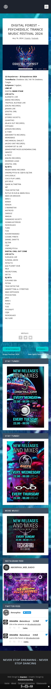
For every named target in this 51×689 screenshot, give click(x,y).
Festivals (34, 38)
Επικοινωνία (41, 683)
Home (6, 683)
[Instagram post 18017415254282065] (25, 594)
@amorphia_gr (25, 621)
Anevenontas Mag (25, 679)
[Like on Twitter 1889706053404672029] (19, 627)
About (13, 683)
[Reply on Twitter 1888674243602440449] (11, 641)
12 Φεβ (36, 621)
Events (27, 38)
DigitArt (23, 677)
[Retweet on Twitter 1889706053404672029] (15, 627)
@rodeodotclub (34, 624)
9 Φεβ (35, 635)
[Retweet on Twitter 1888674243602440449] (15, 641)
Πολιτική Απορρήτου (26, 683)
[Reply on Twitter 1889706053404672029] (11, 627)
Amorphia (13, 621)
